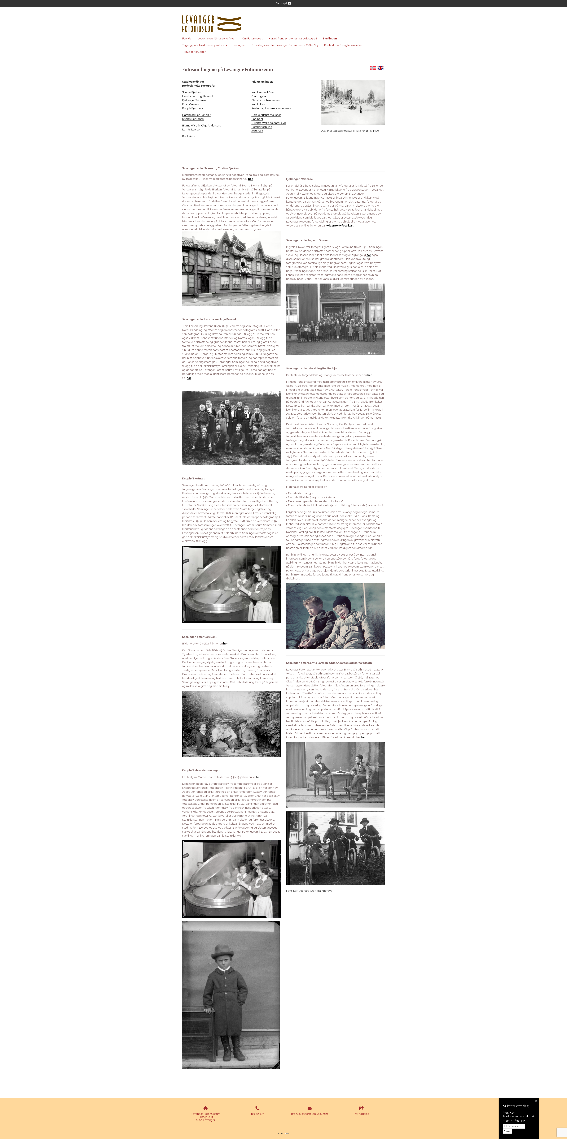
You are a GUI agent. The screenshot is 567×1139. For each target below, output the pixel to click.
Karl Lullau (258, 104)
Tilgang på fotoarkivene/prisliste (205, 46)
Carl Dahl (257, 118)
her (225, 643)
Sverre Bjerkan (191, 92)
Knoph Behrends (193, 118)
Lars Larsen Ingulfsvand (197, 96)
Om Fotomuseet (252, 38)
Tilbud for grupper (194, 51)
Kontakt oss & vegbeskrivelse (343, 45)
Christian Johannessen (265, 100)
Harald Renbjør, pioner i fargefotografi (293, 38)
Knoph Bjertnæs (193, 108)
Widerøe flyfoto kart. (340, 225)
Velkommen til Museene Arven (217, 38)
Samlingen (330, 38)
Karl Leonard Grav (262, 92)
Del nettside (361, 1113)
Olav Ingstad (259, 96)
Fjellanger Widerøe (194, 100)
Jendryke (257, 130)
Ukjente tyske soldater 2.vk (268, 122)
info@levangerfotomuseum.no (310, 1113)
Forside (187, 38)
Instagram (240, 45)
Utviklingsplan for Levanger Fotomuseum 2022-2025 (285, 45)
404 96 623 (257, 1113)
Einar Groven (190, 104)
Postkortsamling (261, 126)
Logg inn (283, 1133)
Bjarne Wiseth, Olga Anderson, (201, 125)
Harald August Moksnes (266, 114)
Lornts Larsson (191, 129)
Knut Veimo (189, 136)
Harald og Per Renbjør (196, 114)
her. (250, 178)
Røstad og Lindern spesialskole (271, 108)
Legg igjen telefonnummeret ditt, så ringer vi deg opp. (519, 1116)
